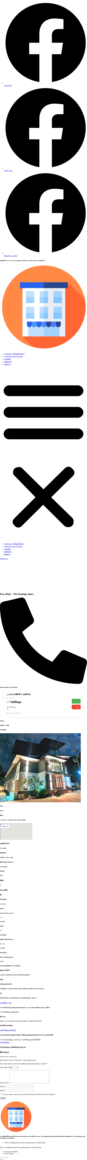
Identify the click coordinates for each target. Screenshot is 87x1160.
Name (2, 1086)
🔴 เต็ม (76, 707)
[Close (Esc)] (7, 1157)
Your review (5, 1083)
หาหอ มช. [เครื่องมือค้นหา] (14, 354)
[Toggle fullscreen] (3, 1157)
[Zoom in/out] (1, 1157)
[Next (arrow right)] (3, 1159)
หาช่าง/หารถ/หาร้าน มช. (13, 356)
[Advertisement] (43, 576)
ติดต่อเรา (7, 364)
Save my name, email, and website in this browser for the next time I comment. (29, 1094)
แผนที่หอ (7, 359)
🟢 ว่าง (76, 701)
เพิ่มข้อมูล (8, 362)
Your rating (4, 1067)
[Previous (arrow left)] (1, 1159)
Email (2, 1090)
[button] (43, 454)
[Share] (5, 1157)
